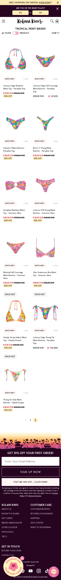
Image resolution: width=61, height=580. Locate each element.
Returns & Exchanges (42, 513)
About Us (6, 509)
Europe (29, 565)
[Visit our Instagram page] (38, 570)
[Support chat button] (53, 572)
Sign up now (30, 472)
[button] (13, 567)
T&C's (4, 536)
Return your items (11, 550)
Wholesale (8, 532)
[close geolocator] (57, 9)
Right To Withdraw (41, 527)
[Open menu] (4, 21)
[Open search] (52, 21)
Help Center (37, 522)
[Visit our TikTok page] (46, 570)
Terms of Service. (34, 496)
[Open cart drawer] (57, 21)
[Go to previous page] (26, 420)
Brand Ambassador (12, 522)
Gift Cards (7, 518)
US (40, 12)
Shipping (35, 518)
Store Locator (9, 527)
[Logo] (30, 21)
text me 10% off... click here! (31, 482)
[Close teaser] (22, 558)
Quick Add (9, 79)
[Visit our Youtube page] (30, 570)
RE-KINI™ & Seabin (10, 513)
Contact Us (8, 555)
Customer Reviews (40, 509)
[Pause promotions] (57, 2)
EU (20, 12)
